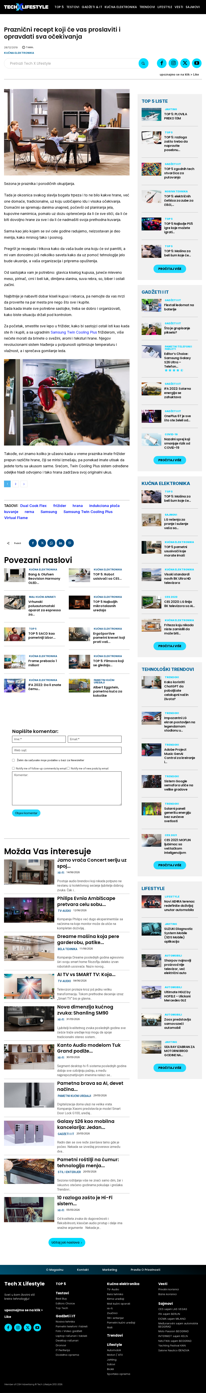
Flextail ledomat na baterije (179, 307)
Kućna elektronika (19, 52)
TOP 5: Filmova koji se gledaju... (108, 663)
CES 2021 (171, 835)
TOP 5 (32, 628)
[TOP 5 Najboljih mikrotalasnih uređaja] (79, 602)
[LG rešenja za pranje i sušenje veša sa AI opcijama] (151, 520)
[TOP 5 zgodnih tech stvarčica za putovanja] (151, 169)
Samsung (49, 512)
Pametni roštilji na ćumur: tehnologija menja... (88, 1162)
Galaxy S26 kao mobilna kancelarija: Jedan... (85, 1124)
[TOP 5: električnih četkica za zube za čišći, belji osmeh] (151, 196)
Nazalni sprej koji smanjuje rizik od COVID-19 (177, 443)
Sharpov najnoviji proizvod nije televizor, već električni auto (177, 966)
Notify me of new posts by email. (90, 768)
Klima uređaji (115, 1299)
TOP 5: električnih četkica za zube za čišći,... (178, 200)
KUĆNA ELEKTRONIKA (166, 483)
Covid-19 (171, 434)
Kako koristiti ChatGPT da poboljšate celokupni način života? (176, 690)
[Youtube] (197, 63)
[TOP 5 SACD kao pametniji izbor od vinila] (14, 634)
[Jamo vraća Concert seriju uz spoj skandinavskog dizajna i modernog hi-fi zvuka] (29, 872)
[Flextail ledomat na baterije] (151, 305)
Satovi (111, 1364)
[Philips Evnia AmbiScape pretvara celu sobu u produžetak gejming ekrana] (29, 910)
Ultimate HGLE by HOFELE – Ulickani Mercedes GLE (177, 996)
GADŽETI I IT (155, 292)
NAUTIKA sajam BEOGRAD (175, 1340)
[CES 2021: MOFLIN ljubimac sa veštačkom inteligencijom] (151, 840)
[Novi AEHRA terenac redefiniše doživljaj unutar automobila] (151, 901)
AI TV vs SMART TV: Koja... (86, 974)
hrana (78, 506)
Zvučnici (112, 1313)
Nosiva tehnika (176, 191)
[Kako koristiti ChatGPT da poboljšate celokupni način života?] (151, 682)
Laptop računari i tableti (71, 1336)
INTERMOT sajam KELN (173, 1336)
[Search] (143, 63)
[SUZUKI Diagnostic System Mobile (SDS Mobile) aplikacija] (151, 929)
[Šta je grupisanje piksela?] (151, 328)
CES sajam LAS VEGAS (172, 1309)
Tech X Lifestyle (24, 1284)
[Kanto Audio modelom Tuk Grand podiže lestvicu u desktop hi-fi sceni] (29, 1057)
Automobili (173, 955)
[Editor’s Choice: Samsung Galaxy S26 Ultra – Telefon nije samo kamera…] (151, 351)
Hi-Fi (61, 872)
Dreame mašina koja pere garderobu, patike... (88, 939)
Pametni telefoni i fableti (178, 347)
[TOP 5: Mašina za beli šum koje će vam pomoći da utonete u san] (151, 251)
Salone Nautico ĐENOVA (173, 1350)
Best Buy (61, 1299)
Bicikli (110, 1369)
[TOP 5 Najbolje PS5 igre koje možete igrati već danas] (151, 224)
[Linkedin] (61, 543)
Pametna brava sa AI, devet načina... (90, 1086)
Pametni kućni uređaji (104, 681)
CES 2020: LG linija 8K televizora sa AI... (179, 603)
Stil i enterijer (69, 1172)
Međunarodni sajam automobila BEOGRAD (178, 1325)
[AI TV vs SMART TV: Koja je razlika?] (29, 986)
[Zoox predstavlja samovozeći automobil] (151, 1019)
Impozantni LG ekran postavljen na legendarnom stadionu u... (179, 724)
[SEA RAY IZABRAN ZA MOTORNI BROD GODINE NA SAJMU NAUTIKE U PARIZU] (151, 1047)
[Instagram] (173, 63)
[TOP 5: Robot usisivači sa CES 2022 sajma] (79, 575)
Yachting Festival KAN (172, 1345)
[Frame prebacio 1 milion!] (14, 662)
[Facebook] (162, 63)
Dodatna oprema (67, 1355)
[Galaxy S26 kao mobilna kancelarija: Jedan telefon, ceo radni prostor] (29, 1133)
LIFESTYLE (153, 888)
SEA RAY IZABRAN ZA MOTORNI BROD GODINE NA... (179, 1051)
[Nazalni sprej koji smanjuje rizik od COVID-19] (151, 439)
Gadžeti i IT (66, 1134)
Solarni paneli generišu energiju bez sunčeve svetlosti (177, 814)
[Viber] (70, 543)
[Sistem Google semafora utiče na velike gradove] (151, 781)
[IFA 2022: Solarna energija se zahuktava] (151, 388)
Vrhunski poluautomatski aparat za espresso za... (44, 608)
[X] (185, 63)
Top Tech (62, 1308)
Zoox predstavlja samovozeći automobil (177, 1023)
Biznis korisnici (167, 1294)
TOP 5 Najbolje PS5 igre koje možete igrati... (178, 227)
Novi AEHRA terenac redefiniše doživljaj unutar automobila (179, 905)
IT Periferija (63, 1350)
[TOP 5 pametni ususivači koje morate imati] (151, 547)
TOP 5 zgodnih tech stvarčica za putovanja (179, 173)
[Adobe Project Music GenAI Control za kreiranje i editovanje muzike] (151, 749)
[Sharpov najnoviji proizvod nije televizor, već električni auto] (151, 960)
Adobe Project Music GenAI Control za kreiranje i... (179, 755)
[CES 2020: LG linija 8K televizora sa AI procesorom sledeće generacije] (151, 602)
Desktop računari (67, 1340)
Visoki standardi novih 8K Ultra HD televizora (177, 578)
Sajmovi (171, 514)
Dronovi (61, 1345)
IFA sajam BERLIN (169, 1313)
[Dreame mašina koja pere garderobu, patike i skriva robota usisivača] (29, 948)
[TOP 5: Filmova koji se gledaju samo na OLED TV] (79, 662)
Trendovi (172, 677)
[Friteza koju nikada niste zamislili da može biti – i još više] (151, 625)
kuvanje (11, 512)
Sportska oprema (118, 1374)
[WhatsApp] (51, 543)
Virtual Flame (16, 518)
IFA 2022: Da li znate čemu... (44, 687)
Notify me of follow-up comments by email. (41, 768)
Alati (109, 1327)
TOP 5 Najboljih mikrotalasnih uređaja (105, 606)
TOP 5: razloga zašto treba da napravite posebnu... (175, 143)
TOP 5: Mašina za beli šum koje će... (177, 253)
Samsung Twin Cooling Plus (74, 332)
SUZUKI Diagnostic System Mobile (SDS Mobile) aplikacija (178, 935)
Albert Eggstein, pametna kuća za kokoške (107, 691)
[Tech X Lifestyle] (26, 6)
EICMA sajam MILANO (172, 1318)
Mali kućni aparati (42, 596)
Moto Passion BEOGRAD (173, 1331)
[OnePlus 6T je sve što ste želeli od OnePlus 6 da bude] (151, 416)
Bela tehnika (67, 949)
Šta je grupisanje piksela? (177, 330)
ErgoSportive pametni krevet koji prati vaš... (109, 637)
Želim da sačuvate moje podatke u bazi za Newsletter (50, 760)
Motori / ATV (115, 1355)
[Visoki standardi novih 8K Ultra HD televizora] (151, 574)
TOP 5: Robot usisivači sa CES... (107, 576)
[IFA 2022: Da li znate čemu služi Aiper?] (14, 686)
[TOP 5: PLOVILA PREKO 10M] (151, 114)
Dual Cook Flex (33, 506)
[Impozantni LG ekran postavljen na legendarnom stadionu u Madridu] (151, 718)
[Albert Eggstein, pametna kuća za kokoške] (79, 686)
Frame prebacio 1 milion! (42, 663)
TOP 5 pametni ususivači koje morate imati (175, 551)
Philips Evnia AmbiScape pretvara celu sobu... (86, 901)
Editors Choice (65, 1303)
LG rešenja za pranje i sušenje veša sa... (176, 523)
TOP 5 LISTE (155, 101)
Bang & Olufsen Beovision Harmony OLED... (44, 578)
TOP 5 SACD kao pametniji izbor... (42, 635)
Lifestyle (172, 896)
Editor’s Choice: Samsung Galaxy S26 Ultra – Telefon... (177, 360)
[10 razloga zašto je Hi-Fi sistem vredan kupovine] (29, 1209)
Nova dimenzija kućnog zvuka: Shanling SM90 (85, 1010)
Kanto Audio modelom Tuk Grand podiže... (89, 1048)
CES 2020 (171, 596)
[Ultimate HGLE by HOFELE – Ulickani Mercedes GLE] (151, 992)
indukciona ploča (104, 506)
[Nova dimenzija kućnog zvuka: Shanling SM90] (29, 1018)
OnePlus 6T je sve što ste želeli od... (177, 418)
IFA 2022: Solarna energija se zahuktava (177, 392)
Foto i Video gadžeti (69, 1331)
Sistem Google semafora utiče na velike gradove (178, 785)
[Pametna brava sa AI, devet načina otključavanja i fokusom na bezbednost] (29, 1095)
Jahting (171, 109)
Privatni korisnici (168, 1289)
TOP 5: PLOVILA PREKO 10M (175, 116)
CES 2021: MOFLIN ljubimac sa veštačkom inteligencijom (177, 846)
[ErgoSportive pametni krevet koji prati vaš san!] (79, 634)
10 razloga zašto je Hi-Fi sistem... (84, 1200)
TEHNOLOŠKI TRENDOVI (168, 669)
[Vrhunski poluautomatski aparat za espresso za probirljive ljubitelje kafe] (14, 602)
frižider (59, 506)
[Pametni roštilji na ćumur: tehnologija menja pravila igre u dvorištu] (29, 1171)
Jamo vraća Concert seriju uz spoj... (92, 863)
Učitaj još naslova (65, 1242)
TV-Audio (64, 910)
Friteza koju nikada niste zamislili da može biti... (179, 629)
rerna (29, 512)
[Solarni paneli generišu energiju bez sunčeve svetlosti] (151, 808)
